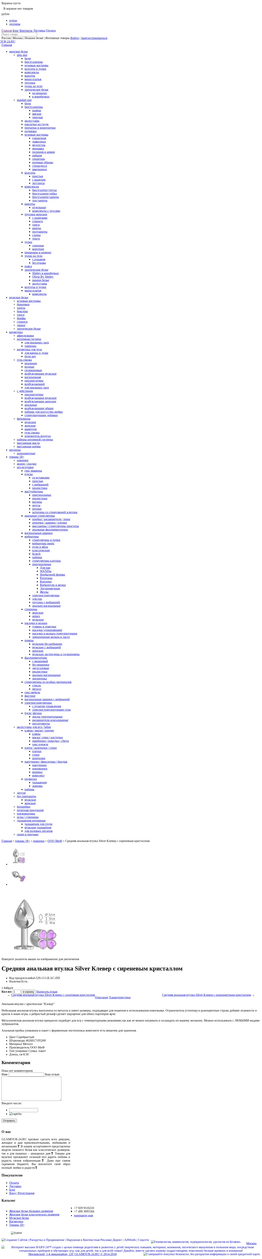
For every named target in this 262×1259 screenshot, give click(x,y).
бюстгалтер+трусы (44, 190)
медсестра (38, 145)
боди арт (30, 356)
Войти (74, 38)
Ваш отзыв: (52, 1074)
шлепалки (38, 758)
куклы (29, 474)
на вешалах (39, 93)
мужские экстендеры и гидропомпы (56, 654)
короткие (38, 249)
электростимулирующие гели (51, 709)
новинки (22, 460)
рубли (13, 20)
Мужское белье (19, 1218)
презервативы (26, 813)
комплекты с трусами (46, 210)
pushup (36, 110)
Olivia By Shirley (43, 276)
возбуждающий (35, 384)
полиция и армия (43, 152)
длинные (38, 245)
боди (28, 58)
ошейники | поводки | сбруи (50, 740)
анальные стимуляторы (40, 515)
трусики (30, 82)
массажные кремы (29, 446)
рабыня (37, 155)
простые (37, 176)
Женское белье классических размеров (34, 1214)
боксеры (22, 311)
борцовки (23, 304)
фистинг (30, 695)
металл (36, 689)
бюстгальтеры (34, 62)
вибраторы (32, 536)
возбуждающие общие (39, 408)
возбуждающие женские (40, 401)
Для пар (45, 567)
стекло (36, 685)
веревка (37, 772)
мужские (30, 422)
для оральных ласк (37, 342)
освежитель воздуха (38, 436)
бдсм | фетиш (33, 713)
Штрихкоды (17, 1040)
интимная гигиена (29, 339)
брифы (21, 318)
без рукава (39, 262)
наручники (39, 765)
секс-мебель (32, 692)
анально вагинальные (46, 605)
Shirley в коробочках (45, 273)
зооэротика (39, 678)
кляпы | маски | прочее (39, 730)
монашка (38, 148)
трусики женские (36, 214)
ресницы (15, 449)
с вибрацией (40, 484)
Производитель (19, 1047)
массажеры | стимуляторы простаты (55, 526)
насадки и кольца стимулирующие (54, 633)
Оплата (51, 30)
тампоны (30, 346)
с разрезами (39, 217)
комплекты (32, 72)
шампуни (31, 429)
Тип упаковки (18, 1051)
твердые (37, 117)
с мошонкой (40, 661)
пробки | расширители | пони (51, 519)
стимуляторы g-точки (46, 540)
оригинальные (41, 495)
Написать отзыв (46, 991)
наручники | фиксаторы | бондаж (46, 761)
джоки (21, 325)
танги (36, 224)
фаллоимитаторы (36, 657)
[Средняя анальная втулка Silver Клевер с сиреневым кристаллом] (19, 864)
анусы (36, 505)
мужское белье (18, 297)
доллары (14, 24)
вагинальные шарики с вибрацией (47, 699)
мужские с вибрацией (46, 647)
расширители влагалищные (50, 720)
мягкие (36, 113)
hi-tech (36, 553)
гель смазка (24, 359)
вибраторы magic (43, 543)
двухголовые (40, 668)
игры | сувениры (28, 817)
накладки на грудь (37, 124)
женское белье (18, 51)
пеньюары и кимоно (38, 252)
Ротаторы (46, 578)
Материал (15, 1044)
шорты (36, 228)
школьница (39, 169)
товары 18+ (16, 456)
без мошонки (40, 664)
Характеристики (120, 997)
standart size (24, 100)
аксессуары (32, 120)
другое (21, 792)
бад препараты (26, 796)
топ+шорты (39, 200)
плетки (36, 751)
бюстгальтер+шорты (45, 197)
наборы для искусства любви (44, 411)
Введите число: (12, 1103)
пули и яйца (40, 546)
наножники (39, 768)
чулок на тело (33, 86)
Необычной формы (52, 574)
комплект (38, 775)
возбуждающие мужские (41, 373)
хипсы (21, 307)
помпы (29, 640)
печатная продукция (30, 810)
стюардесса (39, 165)
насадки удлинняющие (47, 630)
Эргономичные (50, 588)
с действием (25, 391)
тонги (36, 238)
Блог (16, 30)
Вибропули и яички (53, 585)
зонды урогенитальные (47, 716)
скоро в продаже (27, 834)
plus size (22, 55)
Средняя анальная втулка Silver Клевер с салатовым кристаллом (53, 994)
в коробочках (40, 96)
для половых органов (39, 831)
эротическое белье (36, 89)
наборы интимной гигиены (35, 439)
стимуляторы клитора (46, 560)
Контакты (26, 30)
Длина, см (15, 1054)
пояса (28, 266)
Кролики (46, 581)
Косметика (16, 1221)
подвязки (31, 131)
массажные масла (28, 443)
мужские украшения (38, 827)
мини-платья (33, 79)
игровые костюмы (36, 65)
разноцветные (26, 453)
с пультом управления (46, 706)
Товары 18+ (17, 1224)
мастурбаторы (34, 491)
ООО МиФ (55, 841)
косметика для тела (29, 349)
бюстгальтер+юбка (44, 193)
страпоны (31, 609)
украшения (39, 782)
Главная (7, 30)
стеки (36, 754)
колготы (30, 172)
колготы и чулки (35, 68)
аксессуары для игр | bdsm (34, 727)
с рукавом (38, 259)
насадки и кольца (36, 623)
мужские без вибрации (47, 643)
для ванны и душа (36, 352)
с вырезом (38, 179)
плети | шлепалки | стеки (41, 747)
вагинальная (33, 377)
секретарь (38, 159)
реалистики (39, 488)
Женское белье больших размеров (31, 1211)
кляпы (36, 734)
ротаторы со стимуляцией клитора (54, 512)
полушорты (39, 231)
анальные (31, 363)
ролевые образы (42, 162)
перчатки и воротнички (40, 127)
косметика (16, 332)
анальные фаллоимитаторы (50, 529)
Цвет (12, 1037)
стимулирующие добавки (41, 415)
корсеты (30, 75)
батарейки (23, 806)
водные (29, 366)
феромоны (23, 418)
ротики (37, 508)
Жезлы (44, 592)
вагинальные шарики (39, 533)
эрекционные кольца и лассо (51, 637)
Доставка (39, 30)
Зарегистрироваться (94, 38)
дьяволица (39, 141)
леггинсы (38, 183)
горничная (39, 138)
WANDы (45, 571)
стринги (37, 221)
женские (30, 425)
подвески (31, 779)
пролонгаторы (34, 380)
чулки (28, 242)
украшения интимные (31, 820)
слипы (36, 235)
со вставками (40, 477)
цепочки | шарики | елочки (49, 522)
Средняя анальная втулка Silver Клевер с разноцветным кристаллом (206, 994)
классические (41, 550)
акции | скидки (26, 463)
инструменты (41, 723)
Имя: (5, 1074)
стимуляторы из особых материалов (48, 682)
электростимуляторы (45, 595)
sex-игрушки (25, 467)
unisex (36, 616)
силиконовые (33, 370)
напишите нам (83, 1215)
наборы (37, 557)
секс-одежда (40, 744)
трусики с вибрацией (46, 602)
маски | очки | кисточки (47, 737)
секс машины (33, 470)
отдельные (39, 207)
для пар (37, 598)
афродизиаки (25, 335)
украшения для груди (38, 824)
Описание (101, 997)
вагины (37, 501)
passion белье (40, 280)
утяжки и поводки (44, 626)
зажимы (37, 786)
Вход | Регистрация (21, 1193)
